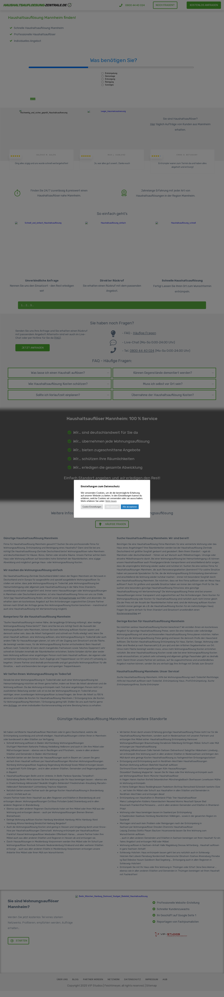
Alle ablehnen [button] (112, 507)
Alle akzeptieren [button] (130, 507)
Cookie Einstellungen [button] (92, 507)
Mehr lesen (111, 501)
